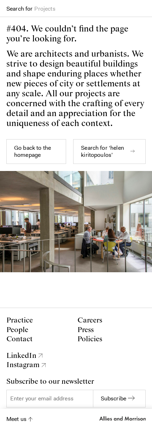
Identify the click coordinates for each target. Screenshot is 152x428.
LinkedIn (21, 355)
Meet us (16, 419)
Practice (19, 320)
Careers (89, 320)
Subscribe (113, 398)
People (17, 330)
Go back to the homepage (32, 151)
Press (85, 330)
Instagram (23, 365)
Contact (19, 339)
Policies (89, 339)
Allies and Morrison (122, 418)
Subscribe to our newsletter (50, 381)
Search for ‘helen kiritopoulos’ (102, 151)
